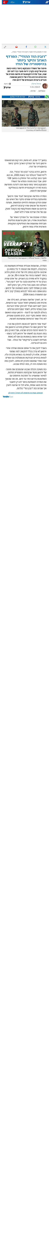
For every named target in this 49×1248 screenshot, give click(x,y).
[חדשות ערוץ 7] (24, 2)
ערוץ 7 (43, 52)
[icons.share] (4, 2)
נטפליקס (40, 91)
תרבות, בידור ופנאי (33, 52)
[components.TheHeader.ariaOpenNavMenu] (40, 2)
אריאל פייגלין (34, 84)
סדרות (31, 91)
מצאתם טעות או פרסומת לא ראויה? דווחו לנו (23, 393)
